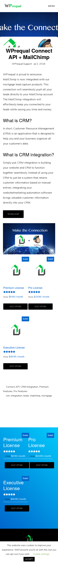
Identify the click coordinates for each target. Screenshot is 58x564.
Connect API (13, 386)
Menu (51, 6)
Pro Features (20, 391)
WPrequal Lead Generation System (13, 6)
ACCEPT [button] (29, 559)
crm (8, 395)
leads (26, 395)
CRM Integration (29, 386)
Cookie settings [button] (41, 554)
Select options (15, 306)
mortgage (46, 395)
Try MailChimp (13, 214)
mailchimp (35, 395)
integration (16, 395)
